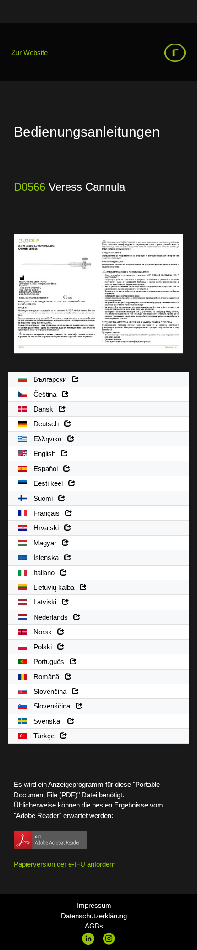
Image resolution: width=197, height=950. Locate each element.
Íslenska (48, 557)
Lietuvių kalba (56, 587)
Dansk (45, 409)
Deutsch (48, 424)
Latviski (47, 602)
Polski (44, 647)
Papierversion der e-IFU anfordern (64, 864)
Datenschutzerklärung (94, 916)
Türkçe (46, 736)
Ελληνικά (49, 439)
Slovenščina (54, 706)
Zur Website (29, 52)
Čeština (47, 394)
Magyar (47, 543)
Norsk (44, 632)
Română (48, 677)
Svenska (49, 721)
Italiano (46, 573)
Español (47, 468)
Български (52, 379)
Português (51, 661)
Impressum (94, 905)
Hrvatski (48, 528)
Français (48, 513)
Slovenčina (52, 691)
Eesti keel (50, 483)
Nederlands (52, 617)
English (46, 453)
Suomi (45, 498)
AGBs (94, 926)
